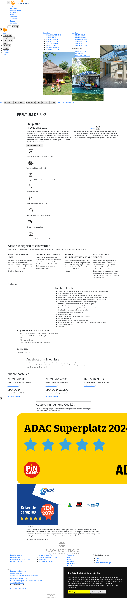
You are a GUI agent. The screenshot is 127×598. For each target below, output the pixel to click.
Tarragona (70, 555)
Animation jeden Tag (45, 555)
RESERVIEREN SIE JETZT (34, 145)
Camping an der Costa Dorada (20, 559)
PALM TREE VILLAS (52, 43)
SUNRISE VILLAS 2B (52, 39)
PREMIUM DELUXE (80, 37)
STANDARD (78, 43)
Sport (12, 15)
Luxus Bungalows (16, 555)
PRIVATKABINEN (79, 54)
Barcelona (70, 561)
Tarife (4, 55)
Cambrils (70, 559)
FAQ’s (97, 561)
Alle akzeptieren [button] (74, 592)
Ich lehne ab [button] (85, 592)
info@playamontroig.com (18, 588)
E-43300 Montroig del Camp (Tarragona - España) (26, 581)
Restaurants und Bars (46, 561)
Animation (13, 17)
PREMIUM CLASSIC (80, 39)
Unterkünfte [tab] (7, 35)
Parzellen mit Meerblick (18, 561)
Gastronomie (14, 12)
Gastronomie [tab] (7, 40)
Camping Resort (15, 10)
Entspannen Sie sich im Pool (48, 557)
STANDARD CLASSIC (80, 45)
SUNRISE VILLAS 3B (52, 41)
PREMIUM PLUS (79, 35)
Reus (68, 557)
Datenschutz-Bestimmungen (19, 571)
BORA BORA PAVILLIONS (54, 35)
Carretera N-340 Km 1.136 (18, 579)
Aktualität (13, 19)
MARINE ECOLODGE (52, 50)
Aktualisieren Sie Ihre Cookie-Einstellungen (24, 575)
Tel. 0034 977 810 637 (17, 583)
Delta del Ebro (72, 563)
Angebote (13, 23)
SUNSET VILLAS (51, 37)
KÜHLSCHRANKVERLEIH (82, 56)
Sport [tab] (5, 43)
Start (11, 6)
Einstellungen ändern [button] (98, 592)
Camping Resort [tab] (8, 38)
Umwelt (12, 21)
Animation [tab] (6, 46)
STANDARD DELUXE (80, 41)
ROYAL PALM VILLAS (52, 47)
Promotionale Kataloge (103, 563)
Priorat (69, 565)
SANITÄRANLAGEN (80, 52)
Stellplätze (75, 33)
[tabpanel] (85, 66)
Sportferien (42, 559)
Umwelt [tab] (6, 48)
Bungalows (46, 33)
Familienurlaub (15, 557)
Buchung (15, 27)
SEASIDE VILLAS (51, 45)
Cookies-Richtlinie (16, 573)
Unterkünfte (14, 8)
